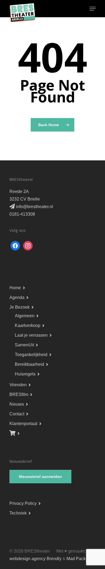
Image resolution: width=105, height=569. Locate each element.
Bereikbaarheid (29, 364)
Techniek (18, 513)
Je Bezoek (19, 307)
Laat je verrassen (31, 335)
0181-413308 (22, 214)
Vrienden (18, 384)
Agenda (16, 297)
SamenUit (24, 345)
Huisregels (25, 374)
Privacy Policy (23, 503)
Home (15, 287)
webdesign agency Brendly (35, 558)
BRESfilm (18, 394)
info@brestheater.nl (34, 206)
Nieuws (16, 404)
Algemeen (24, 315)
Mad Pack (76, 558)
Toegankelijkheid (31, 354)
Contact (16, 414)
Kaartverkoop (27, 325)
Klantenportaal (23, 423)
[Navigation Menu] (93, 8)
